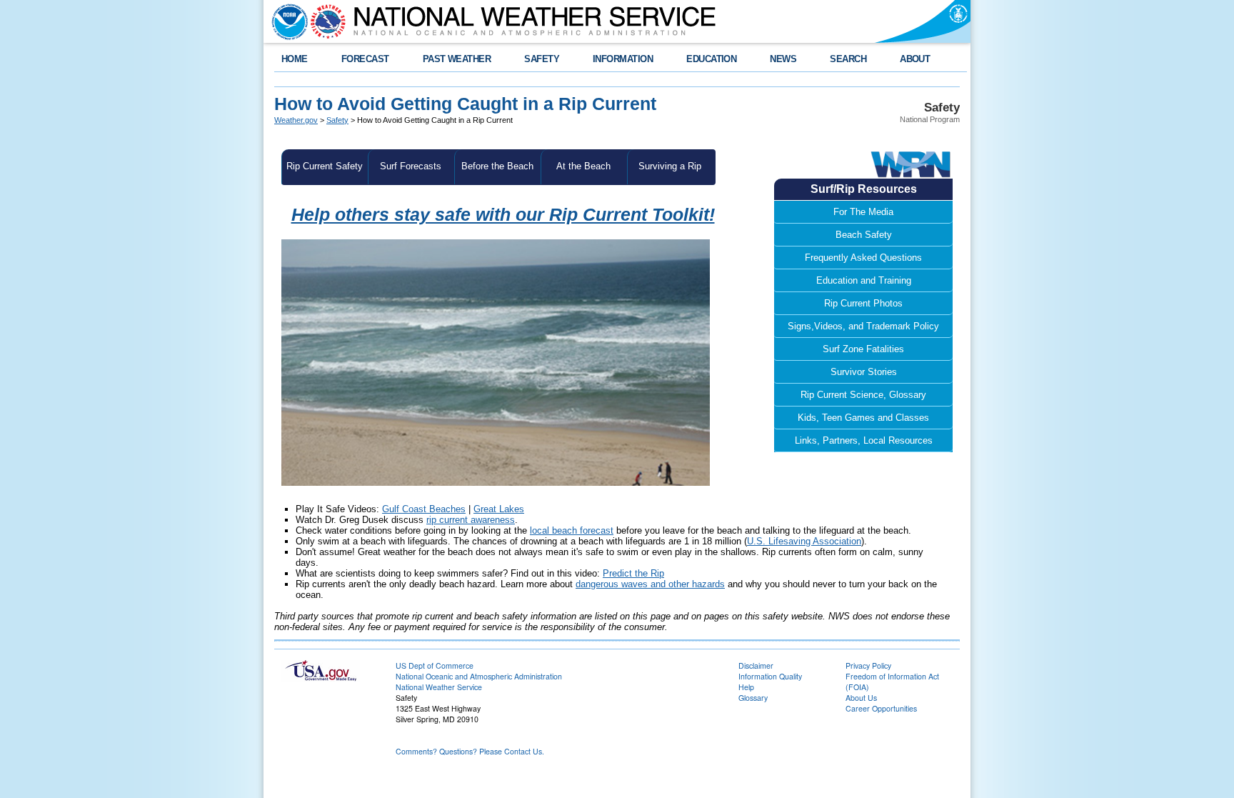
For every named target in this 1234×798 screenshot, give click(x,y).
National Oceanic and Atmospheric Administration (479, 676)
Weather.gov (296, 120)
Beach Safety (864, 234)
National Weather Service (439, 687)
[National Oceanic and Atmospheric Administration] (286, 21)
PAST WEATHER (457, 59)
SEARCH (848, 59)
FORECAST (365, 59)
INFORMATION (623, 59)
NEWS (783, 59)
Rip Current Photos (863, 303)
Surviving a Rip (669, 166)
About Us (861, 697)
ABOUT (915, 59)
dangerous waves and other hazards (650, 584)
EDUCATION (711, 59)
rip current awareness (470, 519)
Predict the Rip (633, 573)
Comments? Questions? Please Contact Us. (470, 751)
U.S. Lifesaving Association (804, 541)
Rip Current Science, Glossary (863, 394)
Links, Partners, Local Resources (864, 440)
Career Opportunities (881, 708)
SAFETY (541, 59)
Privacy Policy (868, 665)
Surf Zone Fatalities (863, 349)
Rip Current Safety (324, 166)
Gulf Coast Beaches (424, 509)
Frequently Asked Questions (863, 257)
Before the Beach (497, 166)
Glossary (753, 697)
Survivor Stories (864, 371)
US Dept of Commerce (434, 665)
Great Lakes (498, 509)
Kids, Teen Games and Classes (863, 417)
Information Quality (770, 676)
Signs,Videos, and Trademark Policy (863, 326)
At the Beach (583, 166)
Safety (337, 120)
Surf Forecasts (410, 166)
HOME (294, 59)
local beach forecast (571, 530)
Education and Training (863, 280)
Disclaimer (755, 665)
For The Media (863, 211)
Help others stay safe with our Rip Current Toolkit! (503, 214)
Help (746, 687)
